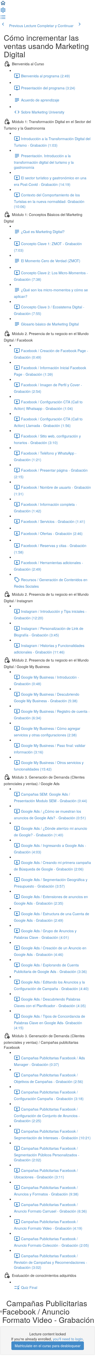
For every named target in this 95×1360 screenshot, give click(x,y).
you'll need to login (68, 1338)
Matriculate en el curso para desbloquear (48, 1345)
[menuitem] (3, 11)
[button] (3, 4)
